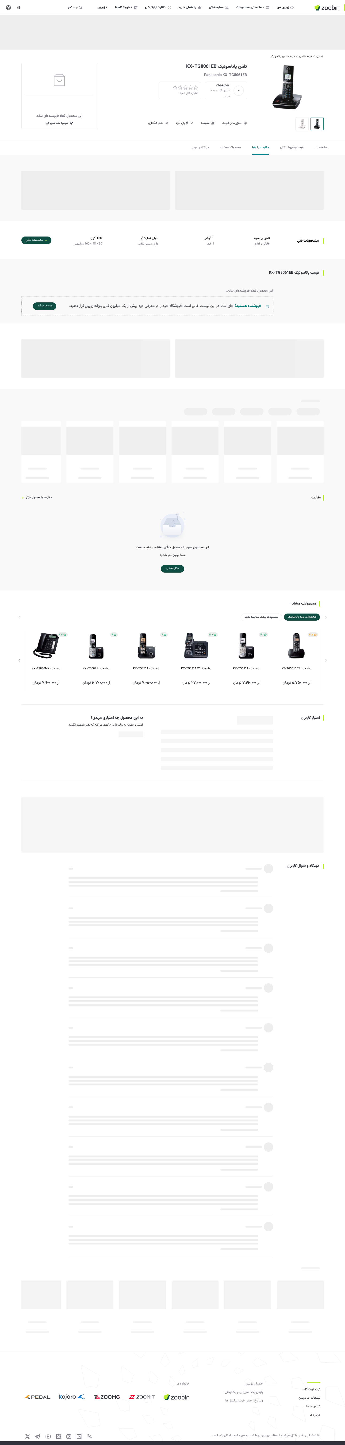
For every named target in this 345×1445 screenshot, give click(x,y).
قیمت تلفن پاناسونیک (283, 56)
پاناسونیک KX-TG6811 (246, 668)
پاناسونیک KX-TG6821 (96, 668)
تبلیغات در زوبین (309, 1398)
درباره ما (315, 1415)
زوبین (319, 56)
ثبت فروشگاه (311, 1389)
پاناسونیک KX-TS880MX (46, 668)
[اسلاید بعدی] (19, 660)
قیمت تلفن (305, 56)
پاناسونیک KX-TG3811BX (196, 668)
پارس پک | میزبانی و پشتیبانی (244, 1392)
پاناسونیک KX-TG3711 (146, 668)
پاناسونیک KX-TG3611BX (296, 668)
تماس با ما (313, 1406)
